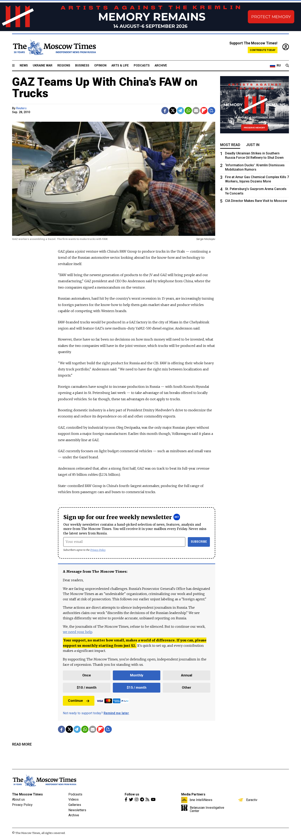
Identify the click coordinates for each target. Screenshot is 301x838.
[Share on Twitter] (172, 110)
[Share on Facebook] (165, 110)
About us (18, 799)
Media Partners (193, 794)
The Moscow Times (27, 794)
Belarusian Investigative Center (207, 809)
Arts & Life (120, 65)
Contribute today (262, 50)
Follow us (132, 794)
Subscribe (199, 541)
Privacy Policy (98, 549)
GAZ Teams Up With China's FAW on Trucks (105, 87)
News (24, 65)
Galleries (74, 805)
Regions (63, 65)
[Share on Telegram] (180, 110)
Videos (73, 799)
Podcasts (142, 65)
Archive (161, 65)
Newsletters (77, 810)
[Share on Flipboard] (203, 110)
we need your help (77, 632)
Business (82, 65)
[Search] (287, 65)
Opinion (100, 65)
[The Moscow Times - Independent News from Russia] (54, 47)
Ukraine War (42, 65)
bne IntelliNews (201, 800)
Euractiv (251, 800)
